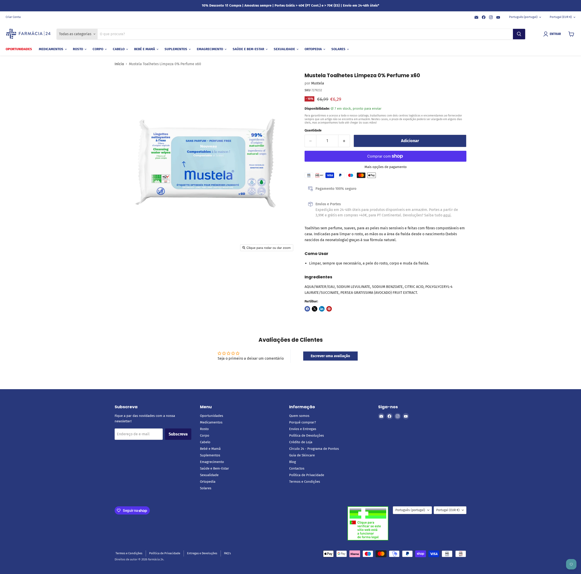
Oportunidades (19, 49)
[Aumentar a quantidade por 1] (344, 141)
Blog (292, 462)
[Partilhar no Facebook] (307, 309)
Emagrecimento (210, 49)
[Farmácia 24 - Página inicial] (28, 34)
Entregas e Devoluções (202, 553)
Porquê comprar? (302, 422)
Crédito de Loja (300, 442)
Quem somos (299, 416)
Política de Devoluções (306, 435)
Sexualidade (285, 49)
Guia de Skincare (302, 455)
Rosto (78, 49)
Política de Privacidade (306, 475)
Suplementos (176, 49)
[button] (553, 34)
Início (119, 64)
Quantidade (313, 130)
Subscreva (178, 434)
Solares (338, 49)
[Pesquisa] (519, 34)
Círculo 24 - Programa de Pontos (314, 449)
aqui (447, 215)
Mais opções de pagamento (385, 167)
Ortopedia (314, 49)
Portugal (561, 17)
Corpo (98, 49)
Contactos (296, 468)
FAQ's (227, 553)
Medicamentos (51, 49)
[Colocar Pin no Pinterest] (329, 309)
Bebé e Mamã (145, 49)
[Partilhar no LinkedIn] (322, 309)
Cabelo (119, 49)
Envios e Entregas (302, 429)
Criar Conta (13, 17)
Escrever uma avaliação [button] (330, 356)
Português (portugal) (523, 17)
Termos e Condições (304, 482)
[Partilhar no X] (314, 309)
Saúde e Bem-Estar (249, 49)
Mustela (317, 83)
